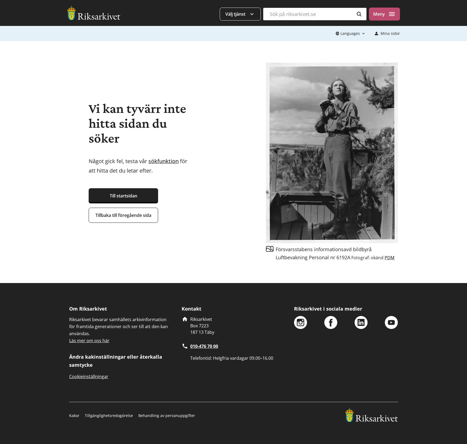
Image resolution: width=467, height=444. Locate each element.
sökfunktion (163, 161)
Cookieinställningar (88, 376)
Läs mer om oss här (89, 341)
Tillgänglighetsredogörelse (109, 415)
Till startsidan (123, 196)
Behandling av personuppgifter (166, 415)
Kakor (74, 415)
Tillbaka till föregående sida (123, 215)
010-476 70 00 (204, 346)
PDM (390, 258)
